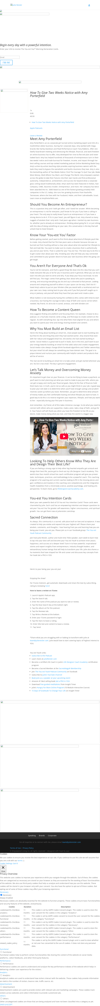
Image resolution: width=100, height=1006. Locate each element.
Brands (42, 835)
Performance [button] (5, 961)
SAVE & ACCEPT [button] (6, 1004)
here (47, 586)
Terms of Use (15, 848)
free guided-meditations (50, 684)
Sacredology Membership (70, 668)
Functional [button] (4, 949)
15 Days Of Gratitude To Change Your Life (49, 691)
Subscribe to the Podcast (42, 656)
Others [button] (3, 996)
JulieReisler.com (50, 659)
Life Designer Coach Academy (75, 662)
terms (20, 860)
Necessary (7, 895)
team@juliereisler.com (39, 640)
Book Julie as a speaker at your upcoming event (51, 678)
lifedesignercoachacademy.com (70, 489)
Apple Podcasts (36, 128)
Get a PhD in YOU (63, 681)
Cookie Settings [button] (6, 863)
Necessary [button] (4, 892)
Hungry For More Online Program (50, 687)
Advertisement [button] (6, 984)
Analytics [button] (3, 972)
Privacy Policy (28, 848)
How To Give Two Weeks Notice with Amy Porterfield (53, 122)
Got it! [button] (15, 863)
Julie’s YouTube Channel (52, 675)
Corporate (52, 835)
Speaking (32, 835)
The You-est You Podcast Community (51, 671)
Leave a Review (36, 135)
